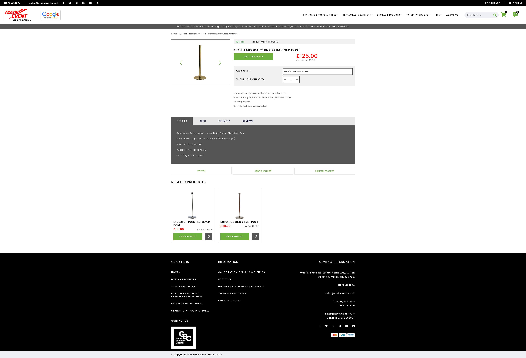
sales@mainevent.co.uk (44, 3)
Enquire (201, 170)
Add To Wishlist (263, 171)
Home (174, 33)
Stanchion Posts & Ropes (319, 15)
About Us (452, 15)
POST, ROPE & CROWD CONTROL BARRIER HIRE (186, 295)
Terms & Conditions (232, 293)
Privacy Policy (228, 300)
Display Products (388, 15)
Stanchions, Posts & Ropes (190, 310)
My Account (492, 3)
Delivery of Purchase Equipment (240, 286)
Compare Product (324, 171)
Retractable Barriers (357, 15)
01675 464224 (12, 3)
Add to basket (253, 56)
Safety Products (417, 15)
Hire (437, 15)
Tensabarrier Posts (192, 33)
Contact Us (515, 3)
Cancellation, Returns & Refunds (241, 272)
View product (188, 236)
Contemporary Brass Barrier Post (223, 33)
